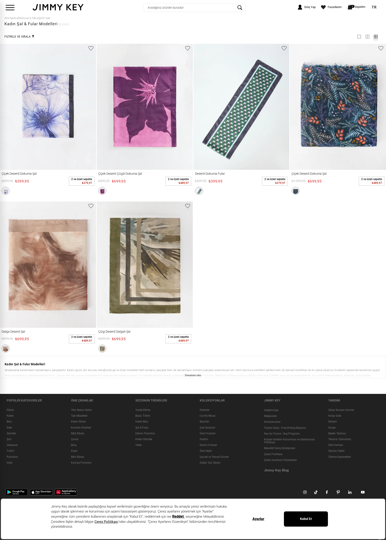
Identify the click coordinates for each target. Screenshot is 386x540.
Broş (73, 445)
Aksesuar (12, 445)
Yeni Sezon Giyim (81, 410)
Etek (9, 427)
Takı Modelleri (79, 415)
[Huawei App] (66, 492)
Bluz (9, 421)
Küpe (74, 450)
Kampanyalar (272, 422)
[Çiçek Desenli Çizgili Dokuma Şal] (121, 107)
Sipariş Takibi (336, 450)
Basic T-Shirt (142, 415)
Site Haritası (335, 445)
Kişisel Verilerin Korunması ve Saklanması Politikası (289, 441)
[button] (6, 191)
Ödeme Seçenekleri (339, 456)
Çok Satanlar (207, 427)
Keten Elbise (78, 421)
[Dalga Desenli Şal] (24, 265)
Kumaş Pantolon (81, 462)
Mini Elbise (77, 456)
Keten (10, 415)
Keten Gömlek (143, 439)
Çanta (74, 439)
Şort (9, 439)
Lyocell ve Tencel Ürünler (214, 456)
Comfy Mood (207, 415)
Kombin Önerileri (81, 427)
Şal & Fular (141, 427)
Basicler (204, 421)
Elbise (10, 410)
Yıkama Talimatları (339, 439)
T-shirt (10, 450)
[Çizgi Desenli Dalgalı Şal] (121, 265)
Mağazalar (270, 416)
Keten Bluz (141, 421)
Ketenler (205, 410)
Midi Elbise (77, 433)
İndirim (204, 439)
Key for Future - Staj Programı (282, 433)
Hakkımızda (271, 410)
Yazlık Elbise (142, 410)
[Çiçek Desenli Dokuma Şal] (24, 107)
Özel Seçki (206, 450)
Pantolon (12, 456)
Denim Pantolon (145, 433)
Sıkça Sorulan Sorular (341, 410)
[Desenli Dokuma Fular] (217, 107)
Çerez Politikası (273, 454)
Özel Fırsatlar (208, 433)
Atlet (9, 462)
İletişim (332, 421)
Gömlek (11, 433)
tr (374, 7)
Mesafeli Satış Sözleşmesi (279, 448)
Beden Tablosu (337, 433)
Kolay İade (334, 415)
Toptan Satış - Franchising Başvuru (285, 427)
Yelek (138, 445)
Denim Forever (208, 445)
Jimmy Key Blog (276, 470)
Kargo (332, 427)
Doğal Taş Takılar (210, 462)
